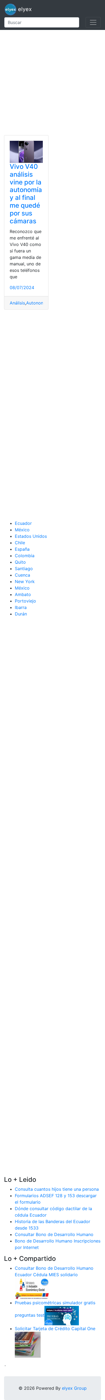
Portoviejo (25, 601)
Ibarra (21, 607)
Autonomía (37, 303)
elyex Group (74, 1388)
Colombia (24, 555)
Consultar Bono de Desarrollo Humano (54, 1234)
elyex (24, 9)
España (22, 549)
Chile (20, 542)
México (22, 529)
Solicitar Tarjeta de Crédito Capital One (55, 1328)
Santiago (24, 568)
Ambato (23, 594)
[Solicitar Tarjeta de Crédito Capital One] (28, 1344)
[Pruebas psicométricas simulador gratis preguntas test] (61, 1315)
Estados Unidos (31, 536)
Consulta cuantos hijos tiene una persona (57, 1189)
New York (25, 581)
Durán (21, 614)
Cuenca (22, 575)
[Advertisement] (52, 82)
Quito (20, 562)
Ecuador (23, 523)
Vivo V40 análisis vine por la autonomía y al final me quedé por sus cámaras (26, 194)
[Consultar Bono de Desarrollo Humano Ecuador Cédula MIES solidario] (32, 1288)
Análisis (17, 303)
